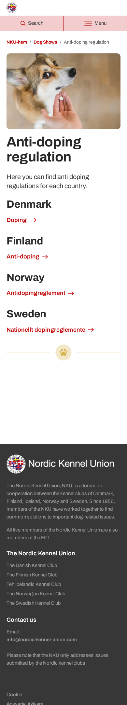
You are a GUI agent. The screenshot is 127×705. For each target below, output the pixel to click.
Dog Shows (45, 42)
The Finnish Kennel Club (32, 574)
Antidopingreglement (36, 293)
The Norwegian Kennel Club (36, 593)
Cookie (14, 694)
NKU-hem (17, 42)
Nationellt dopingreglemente (46, 329)
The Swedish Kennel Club (34, 603)
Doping (17, 220)
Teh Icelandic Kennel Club (34, 584)
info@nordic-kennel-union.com (42, 639)
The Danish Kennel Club (32, 565)
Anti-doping (23, 256)
